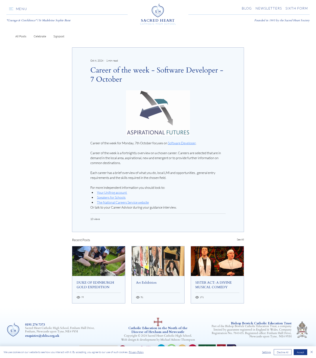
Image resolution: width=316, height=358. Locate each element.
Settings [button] (266, 352)
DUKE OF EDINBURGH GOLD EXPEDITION (95, 285)
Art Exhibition (146, 282)
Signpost (58, 36)
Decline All (282, 352)
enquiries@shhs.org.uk (42, 336)
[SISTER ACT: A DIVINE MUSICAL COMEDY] (217, 261)
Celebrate (40, 36)
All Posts (20, 36)
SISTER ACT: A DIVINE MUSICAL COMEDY (213, 285)
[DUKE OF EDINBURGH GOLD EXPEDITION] (98, 261)
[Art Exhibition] (158, 261)
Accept (300, 352)
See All (240, 239)
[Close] (311, 352)
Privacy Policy (136, 352)
